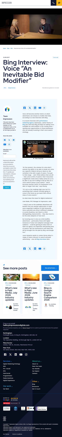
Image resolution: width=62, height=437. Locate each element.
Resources (35, 386)
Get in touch (36, 389)
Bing (24, 124)
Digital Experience (9, 380)
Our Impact (35, 371)
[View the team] (9, 109)
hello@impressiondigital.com (16, 325)
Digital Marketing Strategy (11, 364)
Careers (34, 373)
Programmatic (7, 375)
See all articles (50, 268)
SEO (4, 366)
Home (4, 48)
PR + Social (6, 368)
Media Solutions (8, 378)
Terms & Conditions (17, 434)
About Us (35, 364)
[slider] (14, 398)
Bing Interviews (41, 239)
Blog (8, 48)
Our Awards (35, 368)
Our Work (6, 389)
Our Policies (6, 434)
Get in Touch (26, 328)
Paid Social (6, 373)
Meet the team (37, 366)
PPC (12, 48)
